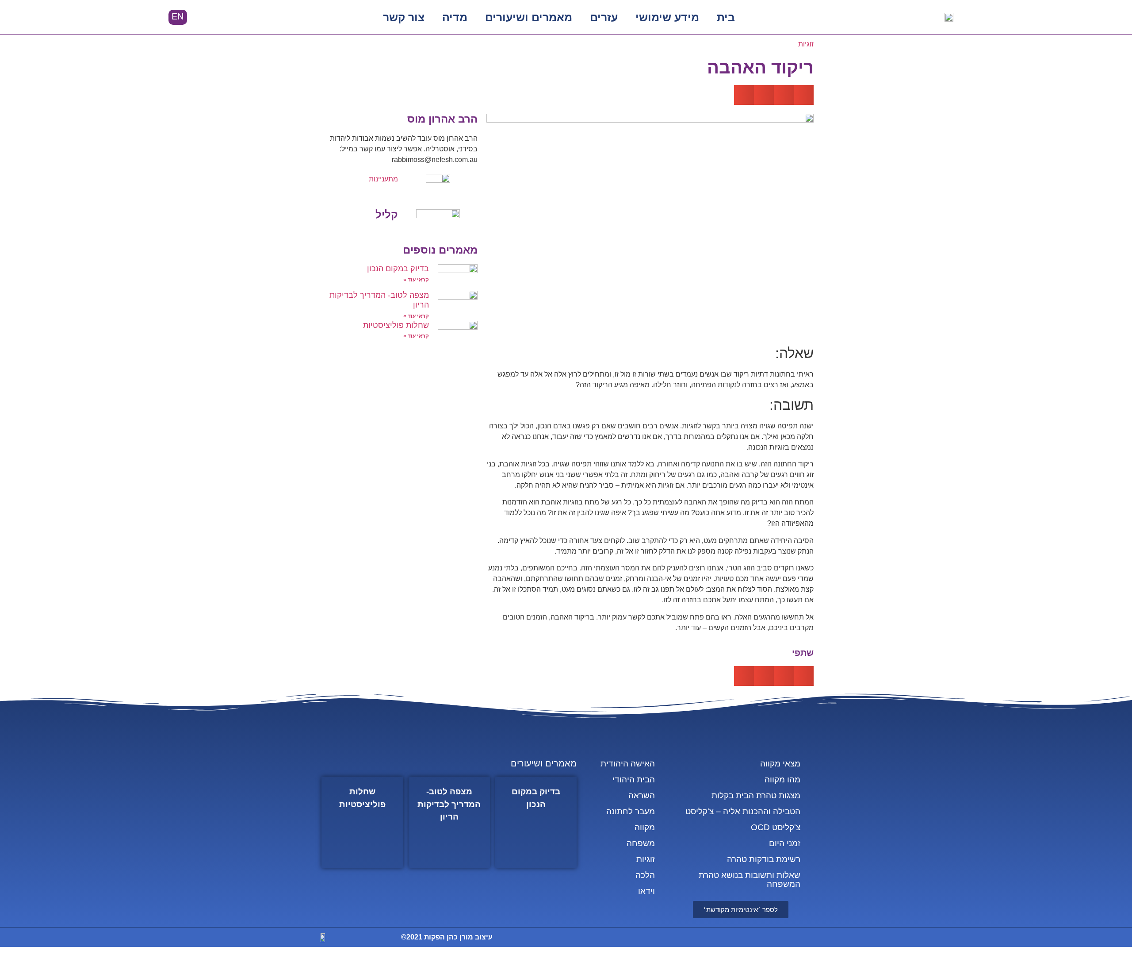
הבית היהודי (633, 779)
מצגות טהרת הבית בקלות (755, 795)
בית (726, 17)
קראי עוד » (416, 280)
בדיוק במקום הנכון (398, 268)
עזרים (604, 17)
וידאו (646, 891)
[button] (219, 17)
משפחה (641, 843)
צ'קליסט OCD (775, 827)
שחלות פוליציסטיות (396, 325)
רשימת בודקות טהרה (763, 859)
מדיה (454, 17)
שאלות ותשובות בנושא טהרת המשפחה (749, 879)
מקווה (645, 827)
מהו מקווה (782, 779)
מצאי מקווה (780, 763)
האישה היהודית (627, 763)
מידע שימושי (667, 17)
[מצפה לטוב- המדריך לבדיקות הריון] (449, 822)
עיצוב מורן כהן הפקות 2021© (447, 937)
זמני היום (784, 843)
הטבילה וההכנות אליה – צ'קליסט (742, 811)
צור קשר (403, 17)
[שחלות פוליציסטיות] (362, 822)
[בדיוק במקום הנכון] (536, 822)
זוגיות (806, 44)
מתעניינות (383, 179)
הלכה (645, 875)
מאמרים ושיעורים (528, 17)
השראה (641, 795)
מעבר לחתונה (630, 811)
